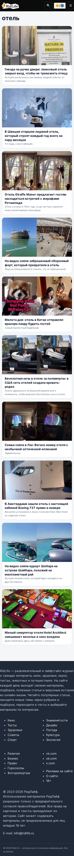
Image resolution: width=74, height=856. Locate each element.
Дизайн (51, 725)
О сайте (52, 776)
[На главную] (9, 5)
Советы (13, 735)
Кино (11, 720)
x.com (50, 763)
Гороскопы (16, 768)
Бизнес (13, 758)
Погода (51, 730)
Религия (14, 753)
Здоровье (15, 730)
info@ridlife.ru (24, 833)
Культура (53, 735)
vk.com (51, 753)
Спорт (12, 740)
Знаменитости (57, 720)
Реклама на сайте (59, 771)
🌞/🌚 (59, 5)
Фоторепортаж (19, 773)
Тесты (12, 725)
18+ (48, 781)
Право (12, 763)
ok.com (51, 758)
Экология (53, 740)
